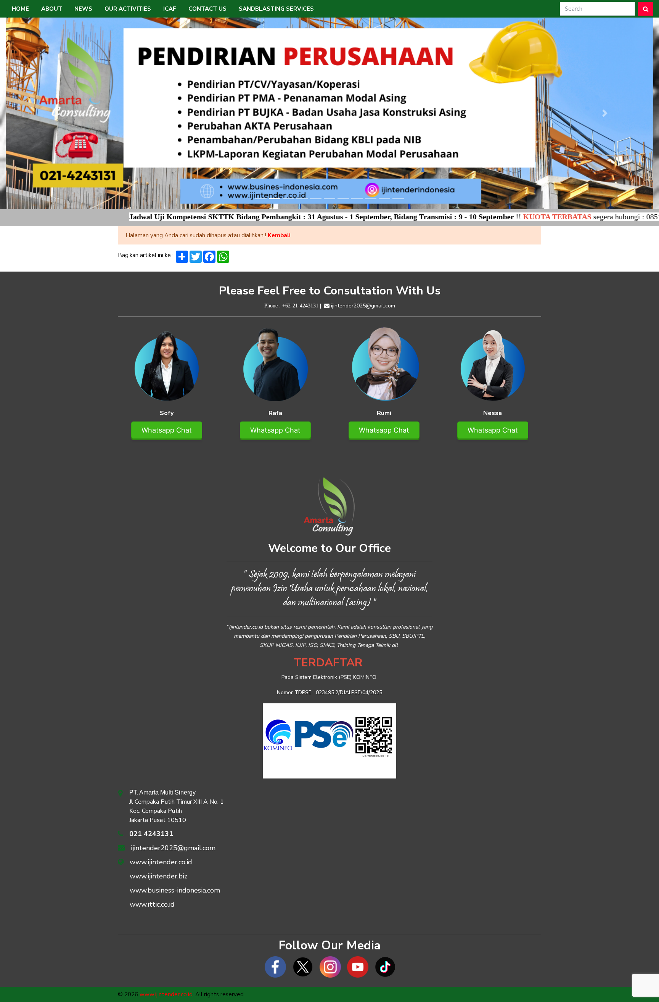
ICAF (169, 9)
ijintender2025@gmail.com (363, 305)
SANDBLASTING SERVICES (276, 9)
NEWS (83, 9)
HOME (20, 9)
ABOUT (51, 9)
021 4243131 (151, 833)
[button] (54, 113)
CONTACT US (207, 9)
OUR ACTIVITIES (127, 9)
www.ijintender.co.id (161, 862)
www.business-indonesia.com (175, 890)
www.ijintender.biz (158, 876)
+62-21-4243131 (300, 305)
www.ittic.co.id (152, 904)
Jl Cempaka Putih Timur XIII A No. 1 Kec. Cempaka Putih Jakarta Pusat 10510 (176, 806)
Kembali (279, 235)
